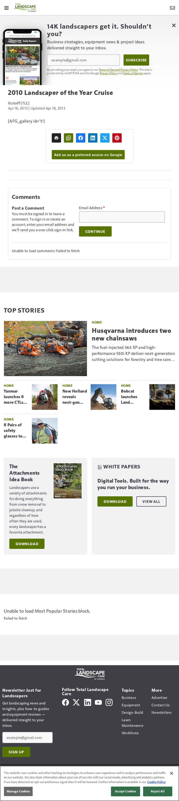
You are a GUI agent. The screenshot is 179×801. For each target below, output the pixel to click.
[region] (89, 783)
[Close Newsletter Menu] (174, 25)
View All (151, 501)
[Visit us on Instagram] (109, 701)
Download (27, 543)
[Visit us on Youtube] (98, 701)
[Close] (171, 773)
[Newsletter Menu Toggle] (172, 7)
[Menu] (6, 7)
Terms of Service (133, 73)
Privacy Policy (108, 73)
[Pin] (117, 138)
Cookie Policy (156, 782)
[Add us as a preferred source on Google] (68, 138)
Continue (95, 231)
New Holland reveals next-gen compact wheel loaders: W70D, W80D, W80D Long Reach (74, 397)
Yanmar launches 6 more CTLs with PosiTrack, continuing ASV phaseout (14, 397)
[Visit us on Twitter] (76, 701)
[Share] (80, 138)
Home (97, 322)
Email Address (92, 208)
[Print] (56, 138)
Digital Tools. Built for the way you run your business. (133, 484)
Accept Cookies (125, 791)
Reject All (157, 791)
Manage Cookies (18, 791)
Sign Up (16, 752)
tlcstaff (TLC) (19, 102)
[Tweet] (105, 138)
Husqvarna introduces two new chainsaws (131, 334)
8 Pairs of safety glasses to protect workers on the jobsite (14, 430)
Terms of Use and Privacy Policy (118, 69)
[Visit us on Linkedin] (87, 701)
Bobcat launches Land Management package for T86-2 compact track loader (133, 397)
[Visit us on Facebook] (65, 701)
